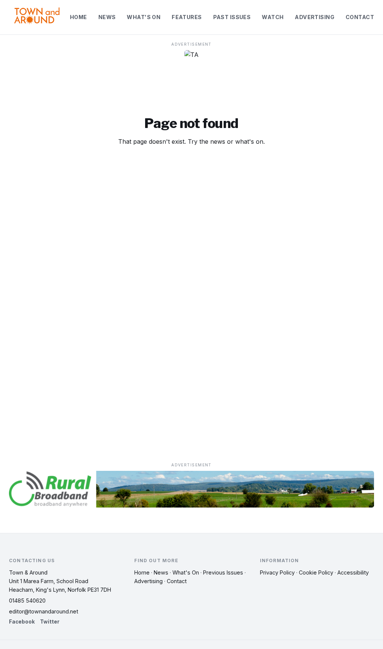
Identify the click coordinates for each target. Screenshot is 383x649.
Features (187, 17)
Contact (360, 17)
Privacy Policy (277, 572)
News (107, 17)
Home (78, 17)
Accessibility (353, 572)
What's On (143, 17)
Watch (273, 17)
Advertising (314, 17)
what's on (249, 141)
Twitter (49, 622)
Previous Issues (223, 572)
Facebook (22, 622)
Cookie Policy (316, 572)
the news (212, 141)
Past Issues (232, 17)
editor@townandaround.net (43, 611)
